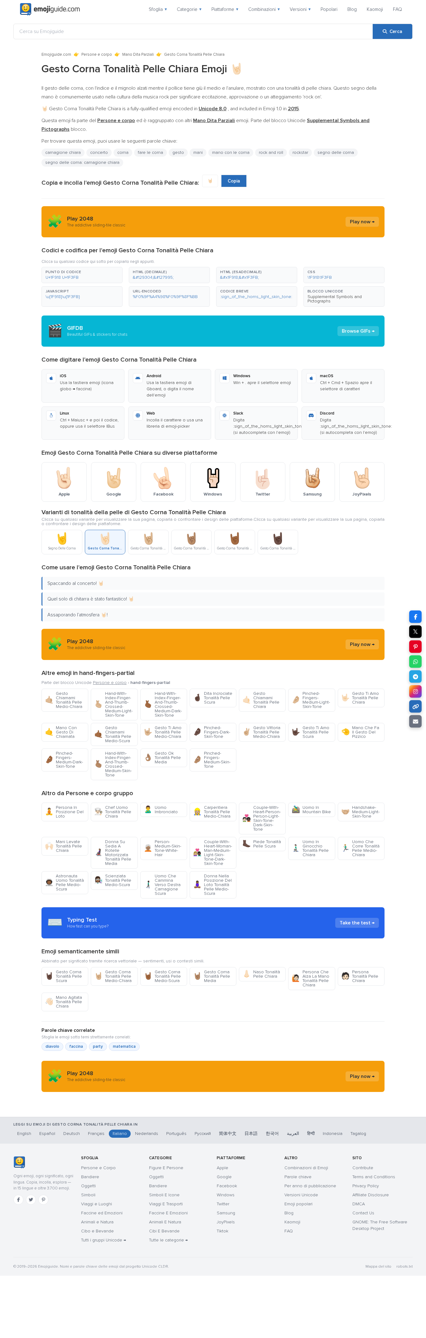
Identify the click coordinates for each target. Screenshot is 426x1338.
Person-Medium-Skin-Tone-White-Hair (162, 848)
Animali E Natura (165, 1222)
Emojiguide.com (56, 54)
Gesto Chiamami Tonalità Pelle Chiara (260, 700)
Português (176, 1133)
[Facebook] (18, 1200)
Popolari (329, 9)
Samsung (226, 1213)
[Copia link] (415, 706)
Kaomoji (375, 9)
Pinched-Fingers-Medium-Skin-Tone (211, 760)
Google (224, 1176)
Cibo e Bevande (97, 1231)
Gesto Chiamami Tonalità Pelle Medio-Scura (112, 734)
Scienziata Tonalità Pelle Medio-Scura (112, 880)
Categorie (189, 9)
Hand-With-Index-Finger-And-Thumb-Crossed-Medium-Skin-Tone (113, 764)
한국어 (272, 1133)
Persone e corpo (96, 54)
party (98, 1046)
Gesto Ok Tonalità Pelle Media (162, 758)
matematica (124, 1046)
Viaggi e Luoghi (96, 1204)
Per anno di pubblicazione (310, 1186)
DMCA (358, 1204)
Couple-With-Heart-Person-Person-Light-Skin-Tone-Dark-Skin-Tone (261, 818)
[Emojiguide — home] (50, 9)
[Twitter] (31, 1200)
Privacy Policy (365, 1186)
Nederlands (146, 1133)
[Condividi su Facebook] (415, 616)
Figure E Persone (166, 1167)
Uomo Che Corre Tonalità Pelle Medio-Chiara (360, 848)
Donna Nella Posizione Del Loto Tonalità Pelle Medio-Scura (212, 884)
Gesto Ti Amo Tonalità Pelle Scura (310, 732)
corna (122, 152)
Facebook (227, 1186)
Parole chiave (298, 1176)
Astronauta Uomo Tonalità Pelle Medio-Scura (64, 882)
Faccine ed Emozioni (102, 1213)
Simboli (88, 1195)
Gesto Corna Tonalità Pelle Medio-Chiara (113, 976)
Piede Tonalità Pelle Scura (261, 844)
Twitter (223, 1204)
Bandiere (90, 1176)
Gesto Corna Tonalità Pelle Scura (63, 976)
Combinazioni (264, 9)
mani (198, 152)
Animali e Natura (97, 1222)
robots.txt (404, 1266)
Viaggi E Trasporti (166, 1204)
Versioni (300, 9)
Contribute (362, 1167)
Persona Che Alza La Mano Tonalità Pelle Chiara (310, 978)
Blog (352, 9)
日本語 (251, 1133)
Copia (234, 181)
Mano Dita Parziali (138, 54)
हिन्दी (311, 1133)
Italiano (120, 1133)
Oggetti (88, 1186)
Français (96, 1133)
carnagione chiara (63, 152)
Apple (222, 1167)
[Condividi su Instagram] (415, 691)
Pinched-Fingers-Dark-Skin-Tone (211, 732)
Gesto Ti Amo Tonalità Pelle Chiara (360, 698)
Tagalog (358, 1133)
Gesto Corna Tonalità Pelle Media (211, 976)
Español (47, 1133)
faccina (76, 1046)
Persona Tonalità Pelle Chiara (359, 976)
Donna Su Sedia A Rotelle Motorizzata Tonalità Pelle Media (112, 852)
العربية (293, 1133)
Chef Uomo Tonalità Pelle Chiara (112, 812)
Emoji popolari (298, 1204)
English (24, 1133)
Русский (203, 1133)
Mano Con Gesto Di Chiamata (61, 732)
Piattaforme (224, 9)
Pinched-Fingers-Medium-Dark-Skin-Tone (64, 760)
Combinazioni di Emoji (306, 1167)
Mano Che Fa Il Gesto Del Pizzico (360, 732)
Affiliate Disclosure (370, 1195)
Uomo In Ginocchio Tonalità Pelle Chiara (310, 848)
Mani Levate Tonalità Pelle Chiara (63, 846)
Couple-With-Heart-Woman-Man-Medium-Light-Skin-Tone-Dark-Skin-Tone (212, 852)
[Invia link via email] (415, 721)
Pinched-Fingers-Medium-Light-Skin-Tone (311, 700)
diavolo (52, 1046)
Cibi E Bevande (164, 1231)
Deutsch (71, 1133)
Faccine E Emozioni (168, 1213)
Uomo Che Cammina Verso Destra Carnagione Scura (162, 884)
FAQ (397, 9)
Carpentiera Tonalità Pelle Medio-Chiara (211, 812)
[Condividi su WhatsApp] (415, 661)
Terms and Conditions (373, 1176)
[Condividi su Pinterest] (415, 646)
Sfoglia (158, 9)
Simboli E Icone (164, 1195)
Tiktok (222, 1231)
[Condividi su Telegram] (415, 676)
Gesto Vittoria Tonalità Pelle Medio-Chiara (261, 732)
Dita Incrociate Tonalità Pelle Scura (212, 698)
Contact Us (363, 1213)
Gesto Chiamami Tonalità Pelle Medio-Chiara (63, 700)
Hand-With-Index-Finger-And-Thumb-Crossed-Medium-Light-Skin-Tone (113, 704)
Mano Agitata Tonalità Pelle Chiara (63, 1002)
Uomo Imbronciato (161, 809)
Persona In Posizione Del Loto (64, 812)
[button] (82, 275)
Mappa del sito (378, 1266)
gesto (178, 152)
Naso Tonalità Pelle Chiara (261, 974)
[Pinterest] (43, 1200)
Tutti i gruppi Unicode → (103, 1240)
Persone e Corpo (98, 1167)
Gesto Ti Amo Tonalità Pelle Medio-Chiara (163, 732)
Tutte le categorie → (168, 1240)
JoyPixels (226, 1222)
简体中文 (227, 1133)
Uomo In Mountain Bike (311, 809)
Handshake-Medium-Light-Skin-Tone (360, 812)
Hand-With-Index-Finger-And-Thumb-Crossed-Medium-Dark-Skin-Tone (163, 704)
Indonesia (332, 1133)
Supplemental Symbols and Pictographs (334, 299)
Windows (226, 1195)
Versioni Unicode (301, 1195)
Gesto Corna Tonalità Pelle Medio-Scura (162, 976)
